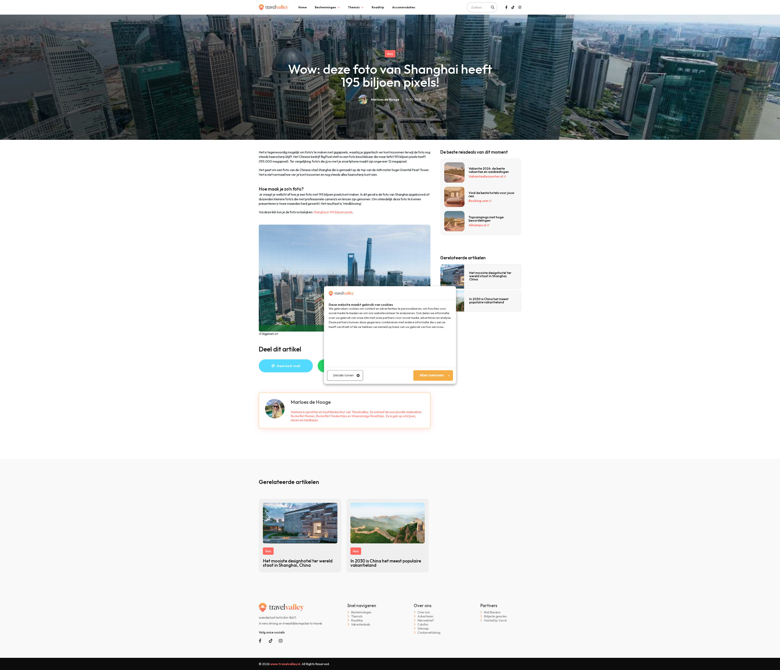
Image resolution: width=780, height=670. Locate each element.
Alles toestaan (432, 375)
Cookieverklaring (428, 632)
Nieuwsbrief (425, 620)
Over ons (423, 612)
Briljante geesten (495, 616)
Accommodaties (403, 7)
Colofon (422, 624)
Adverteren (425, 616)
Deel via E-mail (288, 366)
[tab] (302, 7)
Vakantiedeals (360, 624)
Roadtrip (378, 7)
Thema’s (354, 7)
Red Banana (492, 612)
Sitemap (423, 628)
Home (302, 7)
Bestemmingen (325, 7)
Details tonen (343, 375)
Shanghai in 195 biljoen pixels (333, 212)
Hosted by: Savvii (495, 620)
